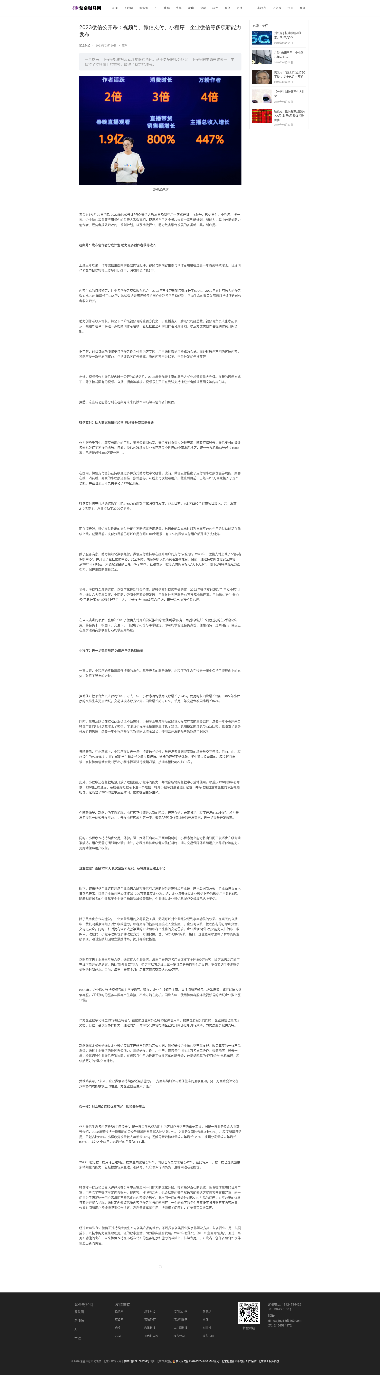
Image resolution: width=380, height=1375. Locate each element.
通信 (167, 8)
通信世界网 (151, 1336)
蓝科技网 (208, 1336)
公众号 (277, 8)
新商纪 (207, 1311)
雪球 (205, 1319)
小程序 (261, 8)
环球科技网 (180, 1319)
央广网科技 (180, 1327)
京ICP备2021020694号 (137, 1361)
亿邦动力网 (180, 1311)
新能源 (144, 8)
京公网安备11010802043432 (192, 1361)
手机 (179, 8)
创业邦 (207, 1327)
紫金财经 (85, 45)
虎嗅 (118, 1327)
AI (156, 8)
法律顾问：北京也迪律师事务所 (227, 1361)
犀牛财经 (149, 1311)
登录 (303, 8)
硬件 (240, 8)
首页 (115, 8)
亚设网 (119, 1319)
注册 (291, 8)
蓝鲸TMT (150, 1319)
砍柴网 (119, 1311)
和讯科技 (149, 1327)
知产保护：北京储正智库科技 (262, 1361)
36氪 (118, 1336)
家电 (191, 8)
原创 (227, 8)
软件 (215, 8)
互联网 (128, 8)
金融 (203, 8)
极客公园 (179, 1336)
